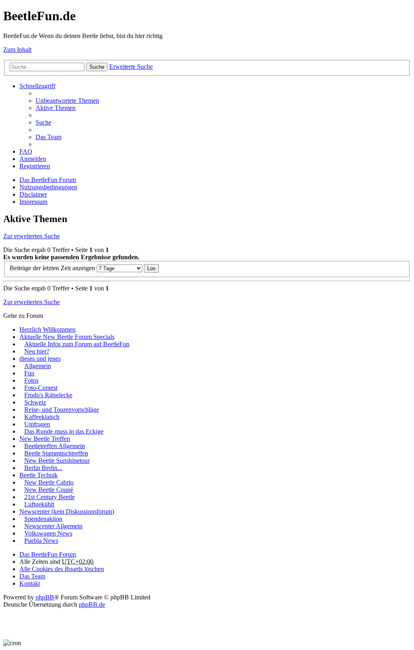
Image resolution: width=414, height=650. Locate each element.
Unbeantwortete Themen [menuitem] (67, 100)
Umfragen (37, 424)
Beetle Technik (38, 475)
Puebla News (41, 540)
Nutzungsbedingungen (48, 187)
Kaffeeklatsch (41, 416)
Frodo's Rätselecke (48, 395)
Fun (29, 373)
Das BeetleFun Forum (47, 179)
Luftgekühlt (39, 504)
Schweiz (35, 402)
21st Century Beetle (49, 496)
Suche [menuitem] (43, 122)
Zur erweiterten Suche (31, 236)
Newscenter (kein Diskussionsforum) (66, 511)
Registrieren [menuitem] (34, 166)
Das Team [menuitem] (48, 136)
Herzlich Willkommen (47, 329)
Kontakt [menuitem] (29, 583)
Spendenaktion (43, 518)
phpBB (45, 597)
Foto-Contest (40, 387)
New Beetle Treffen (44, 438)
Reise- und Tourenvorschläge (61, 409)
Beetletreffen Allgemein (54, 446)
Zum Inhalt (17, 49)
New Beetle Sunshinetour (57, 460)
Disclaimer (33, 194)
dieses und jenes (40, 358)
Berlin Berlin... (43, 467)
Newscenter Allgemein (53, 526)
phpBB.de (92, 604)
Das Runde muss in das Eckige (64, 431)
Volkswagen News (48, 533)
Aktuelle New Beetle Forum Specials (66, 336)
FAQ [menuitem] (25, 151)
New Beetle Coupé (48, 489)
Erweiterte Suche (131, 66)
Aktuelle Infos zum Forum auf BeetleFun (76, 344)
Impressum (33, 201)
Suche (96, 67)
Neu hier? (36, 351)
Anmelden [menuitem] (32, 158)
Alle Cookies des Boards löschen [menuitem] (61, 568)
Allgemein (37, 365)
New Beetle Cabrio (49, 482)
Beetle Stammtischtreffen (56, 453)
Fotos (31, 380)
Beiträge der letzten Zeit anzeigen (53, 268)
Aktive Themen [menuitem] (56, 107)
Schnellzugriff (37, 86)
